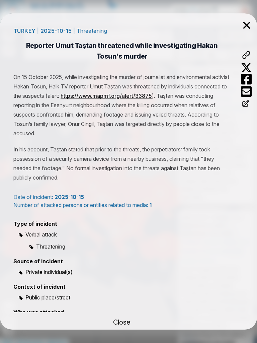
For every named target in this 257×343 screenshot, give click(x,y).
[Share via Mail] (246, 91)
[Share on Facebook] (246, 79)
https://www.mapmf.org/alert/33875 (106, 95)
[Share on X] (246, 67)
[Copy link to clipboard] (246, 55)
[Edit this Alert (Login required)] (246, 104)
